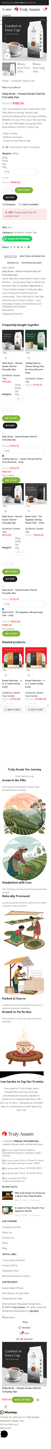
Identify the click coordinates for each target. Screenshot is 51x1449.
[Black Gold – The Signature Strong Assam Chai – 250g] (36, 494)
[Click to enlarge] (7, 56)
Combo (11, 696)
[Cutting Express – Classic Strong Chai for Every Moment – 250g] (36, 340)
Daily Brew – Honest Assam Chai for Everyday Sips (12, 366)
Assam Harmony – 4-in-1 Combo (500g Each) (35, 683)
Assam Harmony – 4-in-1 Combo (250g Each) (12, 683)
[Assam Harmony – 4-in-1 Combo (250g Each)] (13, 658)
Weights (6, 394)
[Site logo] (27, 9)
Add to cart (24, 190)
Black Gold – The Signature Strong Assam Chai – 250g (34, 519)
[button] (5, 39)
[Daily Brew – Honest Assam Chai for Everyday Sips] (13, 340)
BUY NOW (10, 197)
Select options (23, 1400)
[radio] (19, 385)
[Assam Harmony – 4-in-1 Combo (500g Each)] (36, 658)
